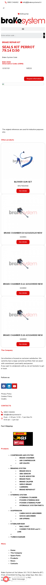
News (12, 561)
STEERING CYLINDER (28, 497)
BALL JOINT (24, 526)
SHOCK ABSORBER (27, 516)
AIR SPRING (24, 518)
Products (14, 558)
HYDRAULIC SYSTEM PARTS (31, 505)
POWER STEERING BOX (29, 500)
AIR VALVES (24, 463)
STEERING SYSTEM (18, 495)
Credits (4, 399)
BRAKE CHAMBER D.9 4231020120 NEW (23, 233)
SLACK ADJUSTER (27, 476)
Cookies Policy (6, 396)
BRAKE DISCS (25, 471)
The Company (16, 553)
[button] (23, 29)
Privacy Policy (6, 394)
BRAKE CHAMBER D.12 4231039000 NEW (23, 284)
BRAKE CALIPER (26, 481)
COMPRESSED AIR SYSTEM (21, 455)
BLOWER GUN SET (23, 181)
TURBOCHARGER (17, 537)
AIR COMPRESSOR (27, 460)
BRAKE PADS (24, 479)
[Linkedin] (9, 386)
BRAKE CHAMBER (26, 458)
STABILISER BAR (17, 524)
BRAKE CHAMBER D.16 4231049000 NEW (23, 335)
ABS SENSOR (25, 474)
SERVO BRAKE (25, 484)
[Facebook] (3, 386)
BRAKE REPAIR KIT (11, 42)
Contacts (14, 563)
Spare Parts (15, 555)
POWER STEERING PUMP (30, 503)
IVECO (29, 68)
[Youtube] (14, 386)
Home (12, 550)
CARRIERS (23, 487)
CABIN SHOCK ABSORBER (30, 513)
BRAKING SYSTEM (18, 468)
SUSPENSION (16, 510)
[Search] (44, 35)
